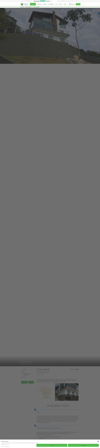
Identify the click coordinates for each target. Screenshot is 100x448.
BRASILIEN (22, 7)
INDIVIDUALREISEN (28, 7)
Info (56, 4)
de (63, 1)
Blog (64, 4)
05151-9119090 (29, 1)
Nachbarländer (51, 4)
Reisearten (44, 4)
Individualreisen (32, 4)
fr (66, 1)
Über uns (60, 4)
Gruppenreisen (39, 4)
